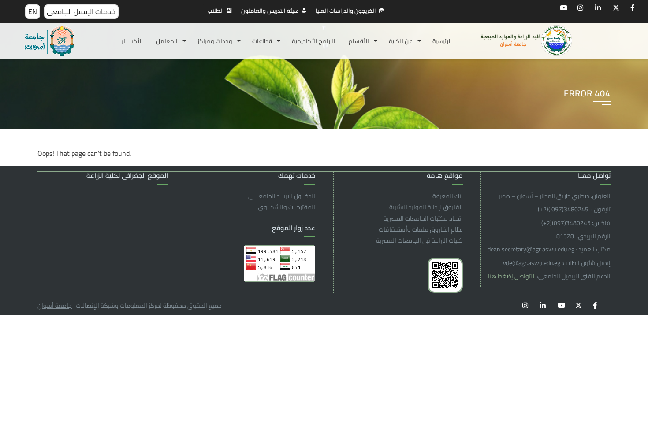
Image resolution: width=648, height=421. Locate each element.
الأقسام (359, 41)
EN (32, 11)
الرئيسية (442, 41)
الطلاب (216, 10)
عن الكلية (401, 41)
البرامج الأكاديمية (313, 41)
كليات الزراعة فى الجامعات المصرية (419, 240)
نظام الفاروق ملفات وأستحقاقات (421, 229)
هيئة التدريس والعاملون (269, 10)
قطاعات (262, 41)
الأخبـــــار (132, 41)
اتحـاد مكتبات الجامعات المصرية (423, 218)
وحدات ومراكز (214, 41)
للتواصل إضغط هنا (512, 276)
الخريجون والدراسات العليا (346, 10)
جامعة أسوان (54, 305)
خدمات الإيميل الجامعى (81, 11)
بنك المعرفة (447, 196)
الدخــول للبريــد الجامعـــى (281, 196)
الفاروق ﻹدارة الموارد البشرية (426, 207)
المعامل (167, 41)
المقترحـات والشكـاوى (286, 207)
